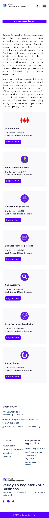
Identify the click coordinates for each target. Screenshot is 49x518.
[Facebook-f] (4, 501)
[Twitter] (13, 501)
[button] (44, 6)
